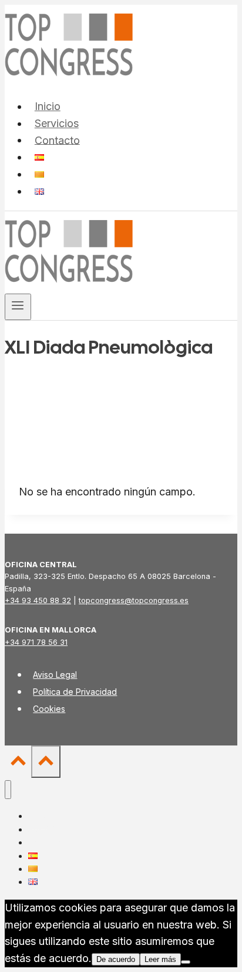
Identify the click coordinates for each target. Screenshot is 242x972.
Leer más (160, 959)
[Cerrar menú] (8, 790)
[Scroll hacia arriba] (18, 763)
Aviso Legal (55, 675)
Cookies (49, 709)
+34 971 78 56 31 (36, 642)
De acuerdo (115, 959)
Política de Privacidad (75, 692)
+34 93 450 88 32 (38, 600)
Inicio (47, 106)
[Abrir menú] (18, 306)
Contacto (57, 140)
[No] (185, 962)
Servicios (57, 123)
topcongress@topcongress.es (134, 600)
